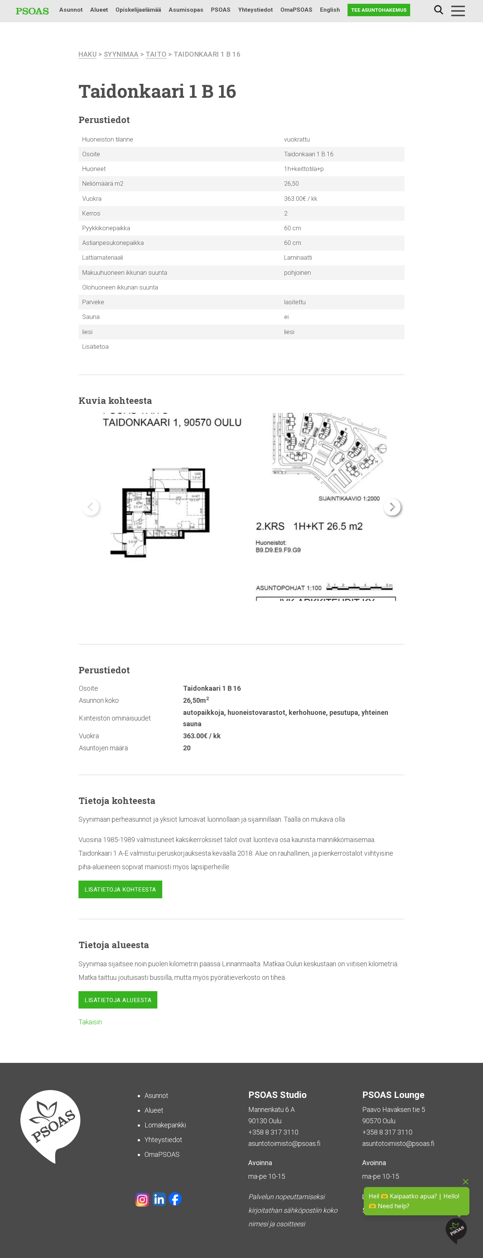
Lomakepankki (165, 1125)
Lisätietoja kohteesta (120, 889)
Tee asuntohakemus (378, 10)
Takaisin (90, 1022)
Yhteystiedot (255, 9)
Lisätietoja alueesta (118, 1000)
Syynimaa (121, 54)
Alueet (99, 9)
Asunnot (71, 9)
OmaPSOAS (296, 9)
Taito (156, 54)
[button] (392, 507)
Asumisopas (186, 9)
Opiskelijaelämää (138, 9)
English (330, 9)
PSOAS (221, 9)
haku (87, 54)
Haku (438, 10)
